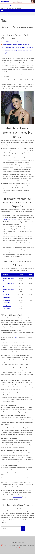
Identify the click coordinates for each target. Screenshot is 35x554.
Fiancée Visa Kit (14, 460)
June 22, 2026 (6, 41)
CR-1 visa (15, 335)
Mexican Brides (15, 41)
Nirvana (17, 550)
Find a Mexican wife (7, 44)
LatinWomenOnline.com (9, 218)
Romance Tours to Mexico (23, 49)
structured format (17, 495)
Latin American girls (17, 44)
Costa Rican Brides (8, 6)
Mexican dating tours (23, 46)
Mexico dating (13, 49)
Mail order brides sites (12, 46)
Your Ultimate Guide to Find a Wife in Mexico (15, 37)
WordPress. (22, 550)
